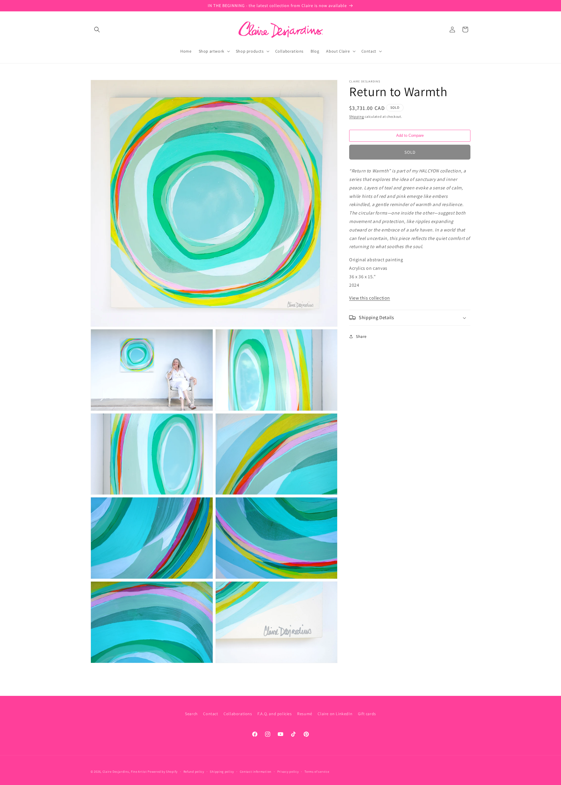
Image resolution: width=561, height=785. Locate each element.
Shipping (356, 116)
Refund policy (193, 772)
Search (191, 713)
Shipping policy (222, 772)
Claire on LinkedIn (335, 713)
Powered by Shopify (163, 772)
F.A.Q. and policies (274, 713)
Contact (210, 713)
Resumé (304, 713)
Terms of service (316, 772)
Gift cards (367, 713)
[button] (97, 29)
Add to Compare (410, 135)
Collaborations (238, 713)
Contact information (255, 772)
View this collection (369, 298)
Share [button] (361, 336)
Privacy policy (288, 772)
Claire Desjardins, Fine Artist (125, 772)
